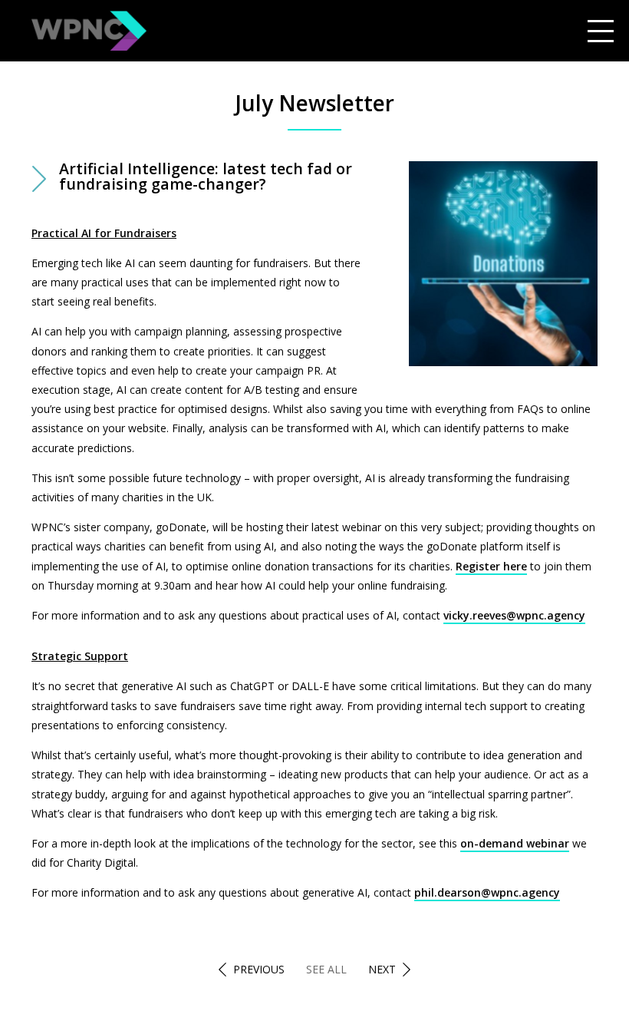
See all (326, 969)
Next (382, 969)
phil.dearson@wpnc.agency (487, 892)
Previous (259, 969)
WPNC (89, 31)
